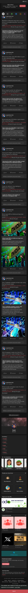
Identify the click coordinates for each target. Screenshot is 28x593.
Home (5, 580)
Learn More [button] (17, 587)
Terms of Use (5, 581)
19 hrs (7, 54)
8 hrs (6, 279)
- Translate (10, 17)
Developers (23, 581)
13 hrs (7, 349)
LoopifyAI (18, 528)
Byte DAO (5, 528)
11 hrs (7, 384)
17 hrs (7, 116)
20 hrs (7, 17)
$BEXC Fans (5, 545)
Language (15, 583)
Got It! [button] (14, 591)
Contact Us (14, 580)
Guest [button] (24, 1)
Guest (14, 430)
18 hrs (7, 87)
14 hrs (7, 150)
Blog (19, 581)
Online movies (19, 545)
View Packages (6, 564)
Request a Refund (13, 581)
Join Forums (22, 6)
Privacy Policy (21, 580)
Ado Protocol (9, 509)
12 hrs (7, 211)
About (9, 580)
